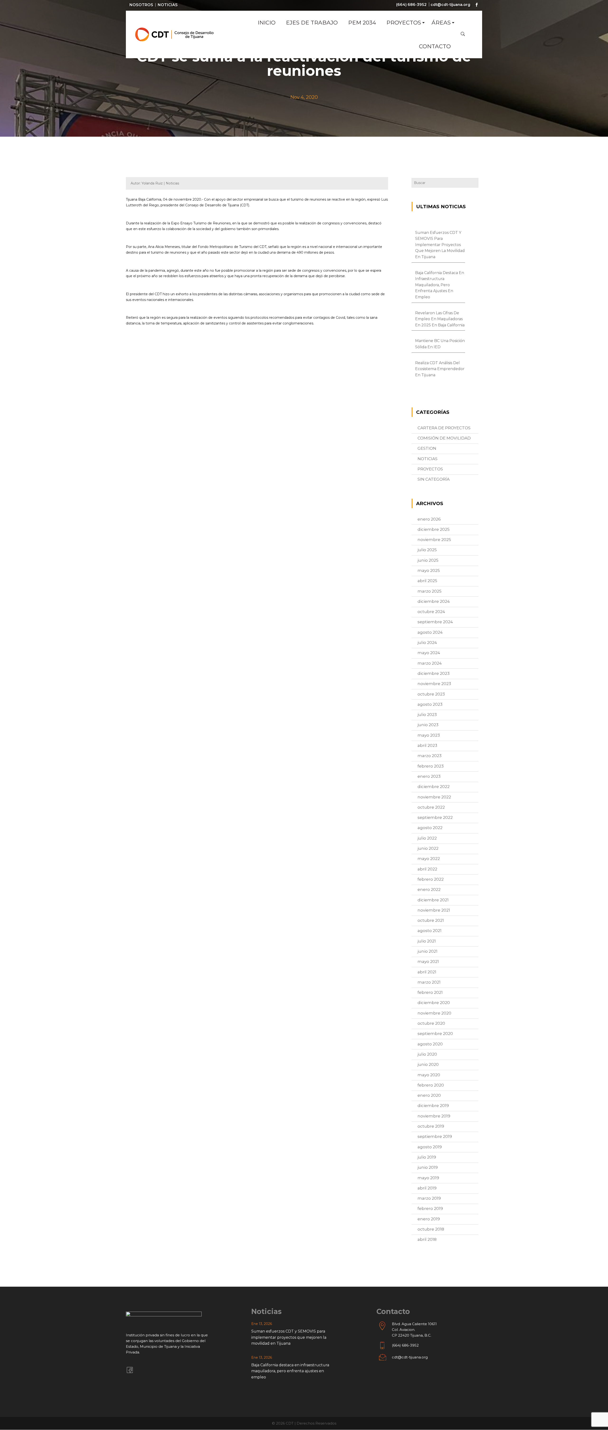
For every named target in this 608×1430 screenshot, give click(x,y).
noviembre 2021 (434, 910)
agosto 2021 (430, 930)
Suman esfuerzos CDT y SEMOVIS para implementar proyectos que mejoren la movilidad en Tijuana (440, 244)
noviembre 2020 (434, 1013)
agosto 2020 (430, 1044)
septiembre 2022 (435, 817)
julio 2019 (427, 1157)
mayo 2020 (429, 1074)
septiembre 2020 (435, 1033)
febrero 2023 (431, 766)
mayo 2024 (429, 652)
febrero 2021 (430, 992)
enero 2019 (429, 1219)
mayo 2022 (429, 858)
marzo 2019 (429, 1198)
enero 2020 (429, 1095)
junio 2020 (428, 1064)
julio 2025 (427, 549)
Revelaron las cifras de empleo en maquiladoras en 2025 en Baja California (440, 319)
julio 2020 (427, 1054)
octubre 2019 (431, 1126)
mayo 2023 (429, 735)
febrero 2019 (430, 1208)
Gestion (427, 448)
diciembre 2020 (434, 1002)
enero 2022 (429, 889)
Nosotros (141, 5)
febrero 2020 (431, 1085)
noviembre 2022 (434, 797)
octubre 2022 (431, 807)
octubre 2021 (431, 920)
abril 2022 (427, 869)
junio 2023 (428, 724)
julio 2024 (427, 642)
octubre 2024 (431, 611)
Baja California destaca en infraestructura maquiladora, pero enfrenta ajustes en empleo (439, 285)
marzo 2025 (430, 591)
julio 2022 (427, 838)
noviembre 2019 (434, 1116)
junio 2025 (428, 560)
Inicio (267, 22)
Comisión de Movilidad (444, 438)
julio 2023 (427, 714)
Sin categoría (434, 479)
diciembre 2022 (434, 786)
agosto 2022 (430, 827)
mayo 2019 (428, 1177)
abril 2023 (427, 745)
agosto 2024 (430, 632)
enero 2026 (429, 519)
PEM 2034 (362, 22)
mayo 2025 (429, 570)
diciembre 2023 (434, 673)
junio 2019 (428, 1167)
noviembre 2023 (434, 683)
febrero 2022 (431, 879)
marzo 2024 (430, 663)
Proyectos (403, 22)
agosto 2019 (430, 1147)
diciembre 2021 (433, 900)
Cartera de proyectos (444, 427)
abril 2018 (427, 1239)
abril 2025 (427, 580)
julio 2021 (427, 941)
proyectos (430, 469)
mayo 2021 (428, 961)
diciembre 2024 (434, 601)
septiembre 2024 (435, 621)
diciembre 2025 (434, 529)
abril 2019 (427, 1188)
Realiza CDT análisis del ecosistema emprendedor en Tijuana (440, 369)
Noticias (168, 5)
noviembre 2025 (434, 539)
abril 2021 (427, 972)
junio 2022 (428, 848)
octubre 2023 (431, 694)
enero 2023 (429, 776)
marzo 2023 (430, 755)
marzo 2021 (429, 982)
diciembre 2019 (433, 1105)
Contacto (435, 46)
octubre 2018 (431, 1229)
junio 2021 (427, 951)
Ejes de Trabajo (312, 22)
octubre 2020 (431, 1023)
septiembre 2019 (435, 1136)
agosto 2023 (430, 704)
